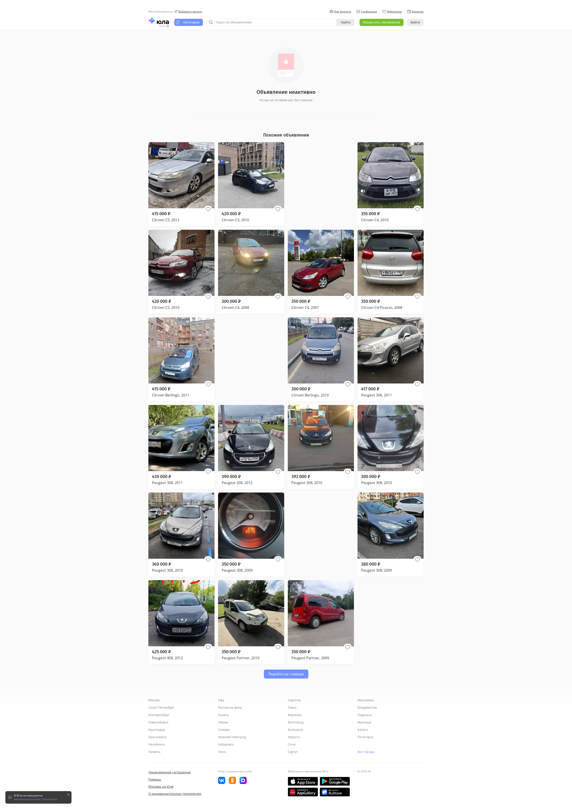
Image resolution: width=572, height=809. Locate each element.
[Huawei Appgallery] (303, 792)
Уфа (221, 700)
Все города (366, 752)
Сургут (293, 752)
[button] (208, 209)
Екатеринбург (159, 715)
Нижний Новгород (232, 737)
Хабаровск (226, 744)
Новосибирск (158, 722)
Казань (223, 715)
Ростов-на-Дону (230, 707)
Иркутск (294, 737)
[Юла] (158, 20)
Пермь (223, 722)
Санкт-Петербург (161, 707)
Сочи (292, 744)
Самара (224, 729)
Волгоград (295, 722)
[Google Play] (335, 781)
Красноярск (157, 737)
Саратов (294, 700)
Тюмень (154, 752)
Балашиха (295, 729)
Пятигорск (365, 737)
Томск (292, 707)
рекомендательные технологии (35, 799)
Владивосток (367, 707)
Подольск (365, 715)
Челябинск (156, 744)
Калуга (363, 729)
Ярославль (366, 700)
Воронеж (294, 715)
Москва (154, 700)
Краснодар (156, 729)
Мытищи (364, 722)
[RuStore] (335, 792)
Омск (222, 752)
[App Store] (303, 781)
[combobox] (271, 22)
